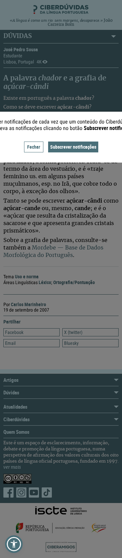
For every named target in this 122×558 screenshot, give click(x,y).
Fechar (33, 147)
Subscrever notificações (73, 147)
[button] (14, 544)
